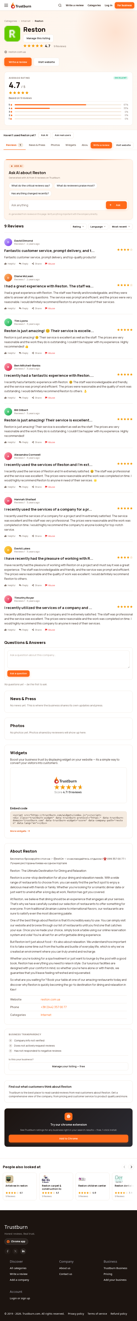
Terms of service (97, 1313)
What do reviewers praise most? (76, 185)
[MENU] (6, 5)
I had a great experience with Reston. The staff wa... (48, 286)
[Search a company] (60, 5)
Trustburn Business (115, 1268)
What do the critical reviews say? (30, 185)
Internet (26, 21)
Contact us (65, 1274)
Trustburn (16, 1226)
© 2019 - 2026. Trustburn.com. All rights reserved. (34, 1313)
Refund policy (119, 1313)
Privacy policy (76, 1313)
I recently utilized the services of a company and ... (48, 607)
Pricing (108, 1274)
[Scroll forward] (131, 1167)
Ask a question (18, 673)
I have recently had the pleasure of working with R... (48, 558)
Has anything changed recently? (30, 193)
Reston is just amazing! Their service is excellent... (48, 420)
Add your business (115, 1279)
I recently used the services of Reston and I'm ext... (48, 464)
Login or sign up (20, 1298)
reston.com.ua (50, 999)
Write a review (75, 5)
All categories (18, 1268)
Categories (94, 5)
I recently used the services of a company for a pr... (48, 509)
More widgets (18, 831)
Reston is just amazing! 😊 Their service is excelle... (49, 330)
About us (64, 1268)
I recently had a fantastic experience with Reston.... (49, 375)
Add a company (19, 1279)
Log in (108, 5)
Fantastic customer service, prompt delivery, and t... (49, 250)
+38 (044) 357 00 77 (54, 1007)
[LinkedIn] (23, 1251)
